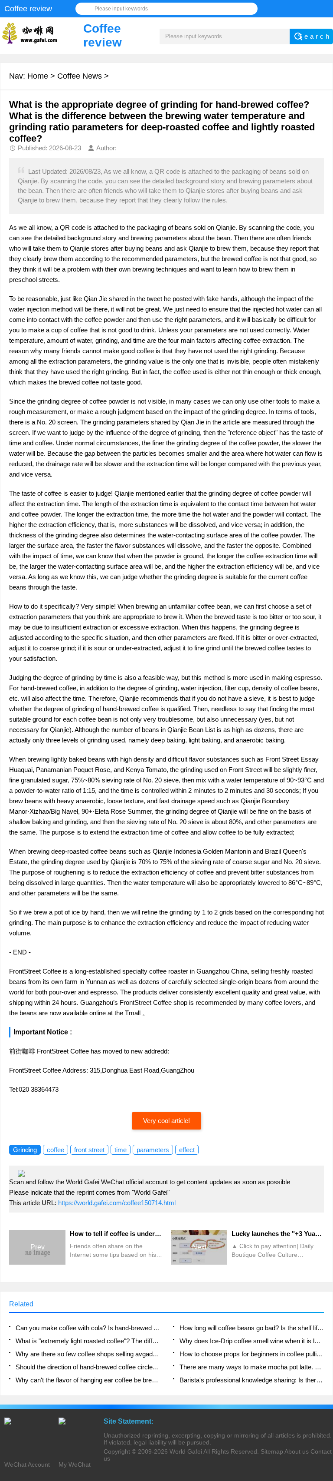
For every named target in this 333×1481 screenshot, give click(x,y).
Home (37, 76)
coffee (55, 1149)
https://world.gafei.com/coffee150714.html (117, 1202)
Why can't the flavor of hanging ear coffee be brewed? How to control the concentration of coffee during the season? (88, 1380)
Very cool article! (166, 1120)
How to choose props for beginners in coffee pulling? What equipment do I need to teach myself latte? (252, 1354)
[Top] (324, 1324)
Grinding (25, 1149)
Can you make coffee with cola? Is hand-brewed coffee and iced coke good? (88, 1328)
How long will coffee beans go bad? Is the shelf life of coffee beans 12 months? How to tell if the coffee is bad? (252, 1328)
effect (187, 1149)
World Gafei (186, 1451)
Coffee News (79, 76)
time (120, 1149)
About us (296, 1451)
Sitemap (272, 1451)
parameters (153, 1149)
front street (89, 1149)
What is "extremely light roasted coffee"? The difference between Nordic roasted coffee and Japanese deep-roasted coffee (88, 1341)
